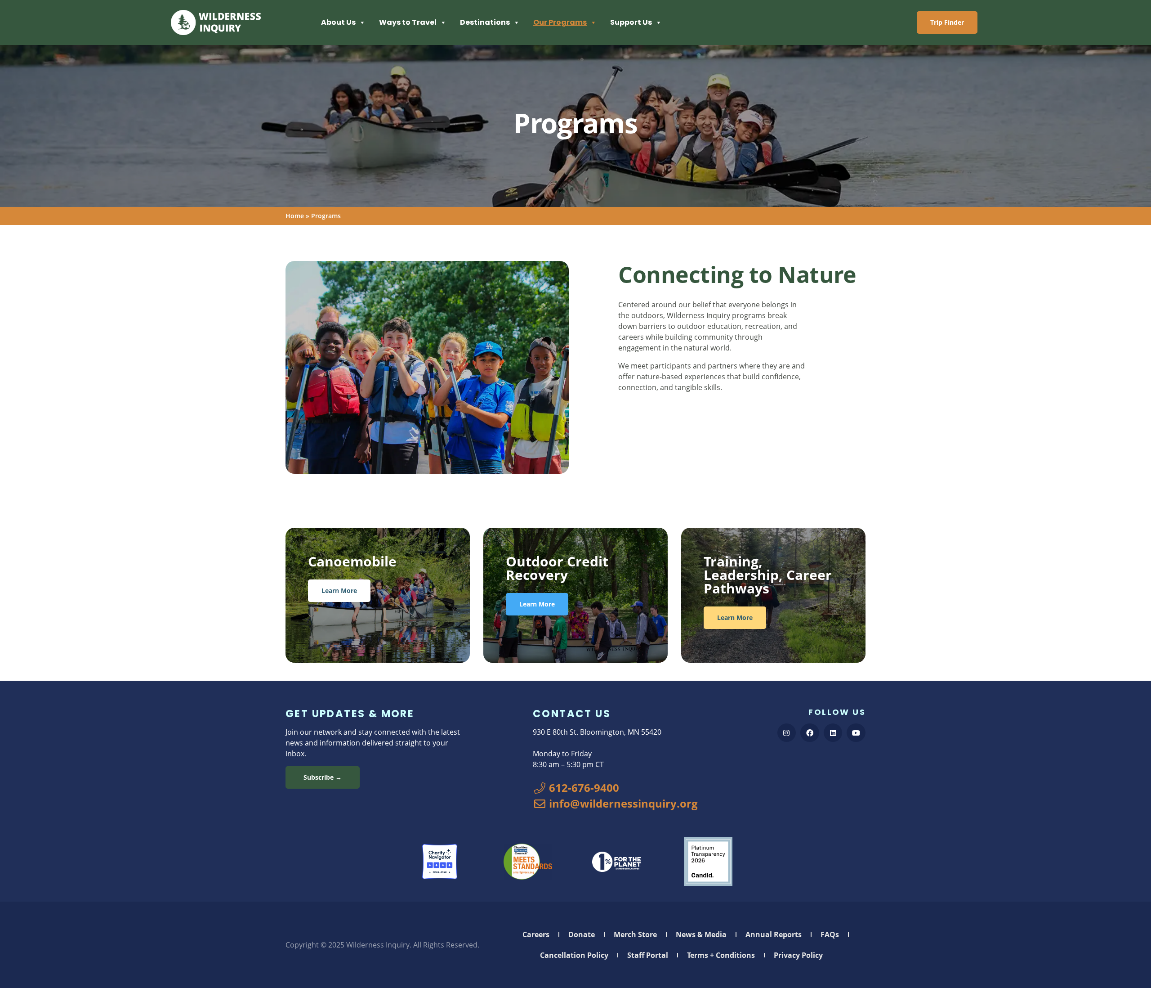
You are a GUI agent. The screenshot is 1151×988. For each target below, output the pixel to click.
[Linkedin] (833, 732)
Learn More (339, 590)
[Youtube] (856, 732)
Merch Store (635, 934)
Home (295, 215)
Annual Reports (773, 934)
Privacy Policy (798, 955)
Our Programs (560, 22)
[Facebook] (809, 732)
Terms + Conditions (721, 955)
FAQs (830, 934)
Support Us (631, 22)
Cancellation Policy (574, 955)
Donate (581, 934)
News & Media (701, 934)
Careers (535, 934)
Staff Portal (647, 955)
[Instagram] (786, 732)
